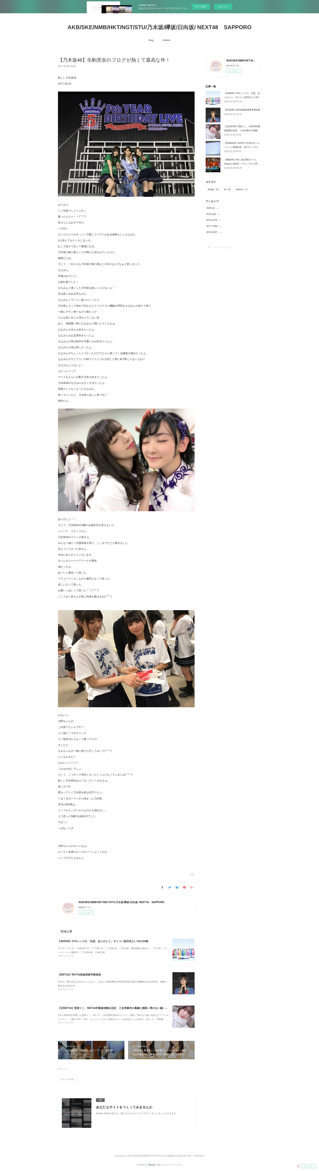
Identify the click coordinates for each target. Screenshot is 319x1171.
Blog (151, 40)
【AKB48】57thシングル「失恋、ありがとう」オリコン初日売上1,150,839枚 (103, 941)
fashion (242, 189)
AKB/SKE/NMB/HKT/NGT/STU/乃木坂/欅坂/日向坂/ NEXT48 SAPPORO (159, 27)
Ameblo (166, 40)
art (227, 189)
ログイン (223, 6)
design (213, 189)
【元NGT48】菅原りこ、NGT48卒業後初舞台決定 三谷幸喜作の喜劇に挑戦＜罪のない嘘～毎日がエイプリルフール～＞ (128, 1008)
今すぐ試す (201, 6)
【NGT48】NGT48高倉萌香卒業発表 (79, 974)
